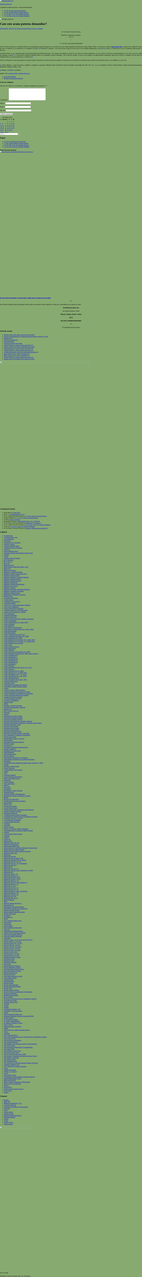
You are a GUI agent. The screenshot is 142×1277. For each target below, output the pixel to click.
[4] (32, 57)
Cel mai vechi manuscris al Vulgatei (15, 612)
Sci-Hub (6, 1004)
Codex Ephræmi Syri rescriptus (13, 643)
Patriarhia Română (9, 1117)
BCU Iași (7, 563)
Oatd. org (7, 929)
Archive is (7, 549)
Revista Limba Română (11, 985)
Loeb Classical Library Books (13, 834)
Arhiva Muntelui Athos (11, 551)
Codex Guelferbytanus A (11, 647)
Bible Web (7, 1102)
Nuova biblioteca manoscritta (13, 927)
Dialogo (6, 714)
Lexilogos (7, 823)
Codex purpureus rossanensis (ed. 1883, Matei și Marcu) (21, 653)
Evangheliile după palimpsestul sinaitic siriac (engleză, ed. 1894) (23, 763)
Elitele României (9, 752)
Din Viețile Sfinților (10, 76)
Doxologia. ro (8, 745)
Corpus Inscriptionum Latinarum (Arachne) (17, 692)
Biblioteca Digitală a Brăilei (12, 579)
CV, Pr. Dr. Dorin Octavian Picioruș (15, 10)
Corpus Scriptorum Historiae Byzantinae (16, 695)
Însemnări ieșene (9, 792)
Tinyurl (6, 1119)
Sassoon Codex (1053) (11, 1002)
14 (5, 126)
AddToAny (7, 541)
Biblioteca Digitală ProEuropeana (14, 584)
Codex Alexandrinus (10, 620)
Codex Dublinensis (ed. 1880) (13, 638)
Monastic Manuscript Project (12, 903)
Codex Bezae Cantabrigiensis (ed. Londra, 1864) (19, 629)
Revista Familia (8, 983)
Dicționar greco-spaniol (11, 726)
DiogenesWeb (8, 740)
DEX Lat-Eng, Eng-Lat (11, 711)
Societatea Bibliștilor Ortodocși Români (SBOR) (19, 1016)
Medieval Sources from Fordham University (17, 851)
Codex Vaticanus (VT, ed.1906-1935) (15, 673)
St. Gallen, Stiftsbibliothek (12, 1021)
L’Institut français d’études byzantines (15, 815)
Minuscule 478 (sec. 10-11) (12, 879)
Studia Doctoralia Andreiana (12, 1026)
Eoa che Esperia (9, 756)
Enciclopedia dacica (10, 754)
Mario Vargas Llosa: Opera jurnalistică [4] (16, 355)
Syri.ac (6, 1032)
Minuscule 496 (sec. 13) (11, 881)
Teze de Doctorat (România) (12, 1040)
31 (11, 130)
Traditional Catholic (10, 1070)
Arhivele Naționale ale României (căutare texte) (18, 553)
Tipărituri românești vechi (11, 1064)
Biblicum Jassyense (10, 570)
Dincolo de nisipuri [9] (11, 340)
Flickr (5, 1110)
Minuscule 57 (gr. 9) (10, 886)
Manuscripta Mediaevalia (11, 846)
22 (8, 128)
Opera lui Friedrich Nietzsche (13, 936)
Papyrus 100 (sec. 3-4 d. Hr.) (12, 941)
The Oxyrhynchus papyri (11, 1052)
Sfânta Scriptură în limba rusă (13, 1014)
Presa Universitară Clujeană (12, 971)
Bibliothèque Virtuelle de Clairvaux (15, 594)
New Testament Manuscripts (12, 921)
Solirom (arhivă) (9, 1018)
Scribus (6, 1006)
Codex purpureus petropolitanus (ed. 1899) (17, 652)
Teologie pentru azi (6, 4)
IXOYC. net (7, 804)
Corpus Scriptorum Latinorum (13, 697)
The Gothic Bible (9, 1049)
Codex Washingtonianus (11, 678)
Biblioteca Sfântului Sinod (12, 593)
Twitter (6, 1121)
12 (1, 126)
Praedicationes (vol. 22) (17, 514)
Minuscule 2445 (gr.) (10, 865)
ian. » (6, 132)
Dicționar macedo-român (11, 728)
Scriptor (6, 1007)
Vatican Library (8, 1122)
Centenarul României (10, 615)
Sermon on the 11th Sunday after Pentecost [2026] (19, 359)
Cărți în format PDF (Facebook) (13, 608)
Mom (5, 901)
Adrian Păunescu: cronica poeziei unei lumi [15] (18, 350)
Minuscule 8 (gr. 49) (10, 896)
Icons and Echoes (9, 784)
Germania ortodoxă (10, 775)
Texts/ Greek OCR (9, 1038)
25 (13, 128)
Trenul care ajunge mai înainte (13, 343)
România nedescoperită (11, 995)
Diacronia (7, 712)
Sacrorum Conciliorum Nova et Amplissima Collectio (20, 999)
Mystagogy (7, 915)
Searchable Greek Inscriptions (13, 1011)
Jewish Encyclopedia (10, 806)
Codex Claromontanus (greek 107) (14, 634)
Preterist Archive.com (10, 973)
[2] (105, 48)
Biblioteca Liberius (9, 588)
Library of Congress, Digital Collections (16, 829)
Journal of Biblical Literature (12, 811)
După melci (16, 512)
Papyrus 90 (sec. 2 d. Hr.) (11, 955)
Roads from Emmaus (10, 993)
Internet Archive (9, 1114)
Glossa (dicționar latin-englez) (13, 777)
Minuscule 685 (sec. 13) (11, 889)
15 (8, 126)
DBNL (6, 704)
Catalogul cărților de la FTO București (15, 610)
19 (1, 128)
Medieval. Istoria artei (10, 853)
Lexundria (7, 825)
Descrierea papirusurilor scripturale (14, 707)
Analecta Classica (9, 544)
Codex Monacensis (10, 648)
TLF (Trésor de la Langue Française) (15, 1066)
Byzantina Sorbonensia (11, 598)
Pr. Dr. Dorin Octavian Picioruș (22, 28)
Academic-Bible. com (10, 537)
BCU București (8, 560)
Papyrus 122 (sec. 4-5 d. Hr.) (12, 947)
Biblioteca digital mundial (12, 575)
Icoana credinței (9, 782)
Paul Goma (7, 964)
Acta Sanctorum (9, 539)
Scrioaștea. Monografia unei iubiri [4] (36, 528)
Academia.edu (8, 536)
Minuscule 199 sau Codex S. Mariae (15, 860)
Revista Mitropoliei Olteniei (12, 986)
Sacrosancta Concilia (10, 1000)
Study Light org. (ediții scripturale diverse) (17, 1030)
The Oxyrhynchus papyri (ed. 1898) (15, 1054)
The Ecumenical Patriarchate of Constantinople (18, 1047)
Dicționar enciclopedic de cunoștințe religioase (18, 721)
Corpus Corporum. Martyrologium (14, 690)
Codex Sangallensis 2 (10, 657)
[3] (14, 55)
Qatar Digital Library (10, 978)
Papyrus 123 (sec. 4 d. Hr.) (12, 948)
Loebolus (7, 836)
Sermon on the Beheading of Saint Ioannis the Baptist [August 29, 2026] (26, 336)
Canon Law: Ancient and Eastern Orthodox (17, 605)
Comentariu (4, 100)
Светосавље (8, 1091)
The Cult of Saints (9, 1045)
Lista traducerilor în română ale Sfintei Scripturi (18, 830)
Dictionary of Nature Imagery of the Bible (16, 733)
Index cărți (7, 787)
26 (1, 130)
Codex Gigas (8, 645)
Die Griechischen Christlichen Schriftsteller (17, 735)
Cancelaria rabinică (10, 603)
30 (10, 130)
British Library (8, 596)
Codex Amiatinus (9, 624)
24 (11, 128)
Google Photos (8, 1112)
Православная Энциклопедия (13, 1089)
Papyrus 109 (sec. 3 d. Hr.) (12, 945)
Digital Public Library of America (14, 738)
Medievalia (7, 855)
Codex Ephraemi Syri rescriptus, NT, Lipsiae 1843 (19, 640)
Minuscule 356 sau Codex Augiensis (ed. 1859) (18, 870)
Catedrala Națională (10, 1105)
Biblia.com (7, 568)
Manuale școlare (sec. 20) (11, 842)
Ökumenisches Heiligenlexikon (13, 931)
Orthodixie (7, 938)
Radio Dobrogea (9, 981)
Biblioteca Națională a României (14, 591)
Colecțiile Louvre (9, 683)
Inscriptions (7, 789)
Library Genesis (9, 827)
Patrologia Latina (9, 960)
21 (5, 128)
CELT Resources (9, 614)
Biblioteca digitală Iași (10, 582)
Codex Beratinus (9, 626)
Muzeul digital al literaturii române (14, 912)
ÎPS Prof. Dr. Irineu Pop (11, 799)
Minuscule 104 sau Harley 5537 (13, 858)
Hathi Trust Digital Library (12, 778)
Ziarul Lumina (8, 1124)
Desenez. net (8, 709)
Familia (6, 764)
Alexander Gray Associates (12, 542)
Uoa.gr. (6, 1073)
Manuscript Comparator (11, 844)
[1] (37, 48)
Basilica (6, 1100)
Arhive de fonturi (14, 519)
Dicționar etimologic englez (12, 725)
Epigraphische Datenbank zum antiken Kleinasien (19, 759)
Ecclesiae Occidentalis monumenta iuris (16, 747)
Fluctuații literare (9, 342)
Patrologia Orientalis (10, 962)
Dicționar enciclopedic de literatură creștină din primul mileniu (23, 723)
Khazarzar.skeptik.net (10, 813)
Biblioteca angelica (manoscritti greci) (15, 574)
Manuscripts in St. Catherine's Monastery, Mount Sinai (20, 848)
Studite (6, 1028)
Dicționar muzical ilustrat (11, 730)
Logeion (6, 837)
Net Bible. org (8, 917)
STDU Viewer (8, 1025)
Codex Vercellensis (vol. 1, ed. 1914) (15, 674)
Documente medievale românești (14, 742)
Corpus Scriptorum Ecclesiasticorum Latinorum (18, 693)
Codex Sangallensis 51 (11, 660)
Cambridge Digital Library (12, 601)
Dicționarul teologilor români (13, 731)
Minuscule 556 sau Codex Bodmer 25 (15, 882)
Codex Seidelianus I (10, 664)
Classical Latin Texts (10, 617)
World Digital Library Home (12, 1078)
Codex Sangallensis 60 (11, 662)
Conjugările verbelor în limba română (15, 686)
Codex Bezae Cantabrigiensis (13, 627)
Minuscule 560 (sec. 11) (11, 884)
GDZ (5, 773)
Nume (2, 103)
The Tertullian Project (10, 1061)
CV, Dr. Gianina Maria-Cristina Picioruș (16, 12)
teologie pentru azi (24, 73)
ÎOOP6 (6, 797)
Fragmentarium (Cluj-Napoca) (13, 770)
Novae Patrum (8, 926)
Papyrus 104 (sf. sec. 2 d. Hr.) (13, 943)
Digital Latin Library (10, 737)
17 (11, 126)
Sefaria (6, 1012)
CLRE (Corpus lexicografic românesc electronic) (19, 619)
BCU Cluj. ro (8, 562)
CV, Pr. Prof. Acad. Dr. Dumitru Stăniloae (16, 16)
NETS (6, 919)
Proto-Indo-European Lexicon (13, 976)
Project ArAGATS (9, 974)
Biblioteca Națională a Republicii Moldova (17, 589)
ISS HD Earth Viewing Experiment (15, 801)
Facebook (7, 1108)
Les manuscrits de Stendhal (12, 820)
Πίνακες (6, 1085)
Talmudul (7, 1033)
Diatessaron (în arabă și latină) (13, 716)
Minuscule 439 (8, 872)
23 (10, 128)
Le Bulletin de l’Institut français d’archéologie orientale (20, 816)
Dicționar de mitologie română (13, 718)
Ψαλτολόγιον (8, 1087)
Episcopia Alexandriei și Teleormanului (16, 1107)
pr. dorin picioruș (13, 73)
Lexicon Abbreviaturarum (12, 822)
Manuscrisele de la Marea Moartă (14, 849)
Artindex (6, 555)
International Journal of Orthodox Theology (17, 796)
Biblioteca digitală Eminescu (12, 581)
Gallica (6, 771)
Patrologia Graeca (9, 959)
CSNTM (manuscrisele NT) (12, 699)
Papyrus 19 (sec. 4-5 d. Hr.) (12, 950)
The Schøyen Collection (11, 1058)
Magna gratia (8, 841)
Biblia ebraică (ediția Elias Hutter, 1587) (16, 567)
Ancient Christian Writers (11, 546)
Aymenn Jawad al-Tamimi (12, 558)
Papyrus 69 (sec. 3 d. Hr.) (11, 953)
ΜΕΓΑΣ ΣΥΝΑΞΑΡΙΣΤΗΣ (12, 1084)
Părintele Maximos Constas (12, 957)
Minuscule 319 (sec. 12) (11, 869)
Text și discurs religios (10, 1035)
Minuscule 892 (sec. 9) (11, 898)
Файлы (6, 1092)
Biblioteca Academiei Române (13, 572)
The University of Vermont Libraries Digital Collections (21, 1063)
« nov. (2, 132)
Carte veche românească (11, 607)
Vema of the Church (10, 1075)
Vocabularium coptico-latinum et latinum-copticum (19, 1077)
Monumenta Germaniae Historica (14, 907)
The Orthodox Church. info (12, 1051)
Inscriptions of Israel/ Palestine (13, 790)
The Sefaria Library (10, 1059)
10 (11, 123)
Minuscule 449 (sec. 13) (11, 875)
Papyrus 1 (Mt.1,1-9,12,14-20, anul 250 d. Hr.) (18, 940)
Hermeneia (7, 780)
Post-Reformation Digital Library (14, 969)
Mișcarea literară (9, 900)
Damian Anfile (8, 702)
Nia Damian (7, 922)
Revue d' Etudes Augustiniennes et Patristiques (18, 992)
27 (3, 130)
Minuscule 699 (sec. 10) (11, 893)
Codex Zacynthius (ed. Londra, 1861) (15, 679)
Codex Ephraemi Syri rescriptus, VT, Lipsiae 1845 (19, 641)
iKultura (6, 785)
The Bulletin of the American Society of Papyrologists (20, 1044)
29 (8, 130)
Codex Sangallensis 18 (11, 655)
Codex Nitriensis (9, 650)
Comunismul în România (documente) (15, 685)
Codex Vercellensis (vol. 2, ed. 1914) (15, 676)
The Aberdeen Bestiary (11, 1042)
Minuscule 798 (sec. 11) (11, 895)
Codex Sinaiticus (9, 666)
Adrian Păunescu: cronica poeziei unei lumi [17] (18, 345)
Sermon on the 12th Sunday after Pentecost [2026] (19, 347)
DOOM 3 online (9, 744)
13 (3, 126)
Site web (2, 110)
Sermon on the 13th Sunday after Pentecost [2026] (19, 335)
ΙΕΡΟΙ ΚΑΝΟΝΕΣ (10, 1080)
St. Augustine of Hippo (11, 1019)
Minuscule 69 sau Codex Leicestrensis (15, 891)
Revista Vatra (8, 988)
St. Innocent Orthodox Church (13, 1023)
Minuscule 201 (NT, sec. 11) (12, 862)
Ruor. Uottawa (8, 997)
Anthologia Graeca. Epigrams (13, 548)
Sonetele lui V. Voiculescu (33, 523)
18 (13, 126)
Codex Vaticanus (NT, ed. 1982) (14, 671)
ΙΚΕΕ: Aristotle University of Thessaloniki (17, 1082)
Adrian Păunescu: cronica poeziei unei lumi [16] (18, 348)
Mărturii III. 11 (8, 338)
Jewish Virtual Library (10, 808)
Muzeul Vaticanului (10, 914)
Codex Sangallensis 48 (11, 659)
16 (10, 126)
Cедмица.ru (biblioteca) (11, 700)
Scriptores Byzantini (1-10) (12, 1009)
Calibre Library (8, 600)
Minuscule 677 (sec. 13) (11, 888)
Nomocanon (7, 924)
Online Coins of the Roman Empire (15, 933)
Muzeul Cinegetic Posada (11, 910)
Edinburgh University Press (12, 751)
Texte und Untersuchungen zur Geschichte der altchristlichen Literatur (25, 1037)
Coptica (6, 688)
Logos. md (7, 839)
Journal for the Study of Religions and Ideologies (19, 810)
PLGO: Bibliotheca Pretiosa (12, 967)
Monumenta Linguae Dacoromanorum (15, 908)
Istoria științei (8, 803)
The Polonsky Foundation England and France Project (20, 1056)
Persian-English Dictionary (12, 966)
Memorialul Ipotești (10, 856)
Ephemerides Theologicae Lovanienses (16, 758)
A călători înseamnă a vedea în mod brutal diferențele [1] (21, 352)
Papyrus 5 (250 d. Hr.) (10, 952)
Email (2, 107)
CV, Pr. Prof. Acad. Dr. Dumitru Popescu (16, 14)
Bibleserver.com (9, 565)
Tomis (6, 1068)
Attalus (6, 556)
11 (13, 123)
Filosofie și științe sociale (11, 766)
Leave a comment (37, 28)
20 (3, 128)
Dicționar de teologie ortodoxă (13, 719)
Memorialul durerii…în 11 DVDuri (29, 521)
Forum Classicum (9, 768)
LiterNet (6, 832)
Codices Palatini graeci (11, 681)
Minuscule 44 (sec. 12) (11, 874)
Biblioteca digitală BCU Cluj (13, 1103)
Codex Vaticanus (9, 669)
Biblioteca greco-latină (11, 586)
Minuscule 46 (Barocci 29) (12, 877)
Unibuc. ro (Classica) (10, 1071)
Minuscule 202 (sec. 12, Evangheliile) (15, 863)
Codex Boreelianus (10, 633)
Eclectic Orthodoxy (10, 749)
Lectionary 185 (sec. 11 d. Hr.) (13, 818)
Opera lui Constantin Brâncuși (13, 934)
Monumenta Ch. (9, 905)
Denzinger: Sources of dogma (13, 705)
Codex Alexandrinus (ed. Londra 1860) (16, 622)
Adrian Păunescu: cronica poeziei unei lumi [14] (18, 357)
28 (5, 130)
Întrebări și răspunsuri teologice (13, 78)
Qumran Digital (8, 980)
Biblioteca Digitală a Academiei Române (16, 577)
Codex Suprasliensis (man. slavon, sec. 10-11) (18, 667)
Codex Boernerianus (10, 631)
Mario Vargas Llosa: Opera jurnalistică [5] (16, 354)
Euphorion (7, 761)
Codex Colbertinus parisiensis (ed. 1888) (16, 636)
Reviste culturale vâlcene (11, 990)
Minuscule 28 (8, 867)
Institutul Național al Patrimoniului (14, 794)
